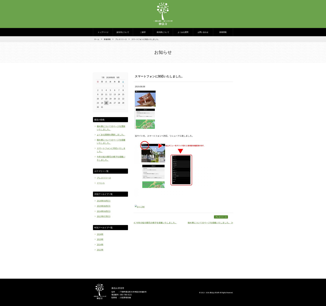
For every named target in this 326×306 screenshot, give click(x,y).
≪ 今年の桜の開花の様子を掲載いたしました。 (155, 222)
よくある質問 (183, 32)
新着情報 (223, 32)
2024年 (100, 234)
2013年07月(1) (103, 216)
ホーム (96, 39)
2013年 (100, 249)
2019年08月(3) (103, 205)
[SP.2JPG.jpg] (173, 195)
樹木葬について (163, 32)
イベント (101, 182)
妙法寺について (123, 32)
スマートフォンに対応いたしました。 (159, 76)
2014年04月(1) (103, 211)
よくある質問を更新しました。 (111, 134)
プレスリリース (121, 39)
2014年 (100, 244)
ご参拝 (143, 32)
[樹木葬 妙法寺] (163, 22)
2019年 (100, 239)
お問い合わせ (203, 32)
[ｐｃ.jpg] (140, 206)
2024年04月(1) (103, 200)
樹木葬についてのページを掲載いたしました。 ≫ (210, 222)
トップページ (103, 32)
